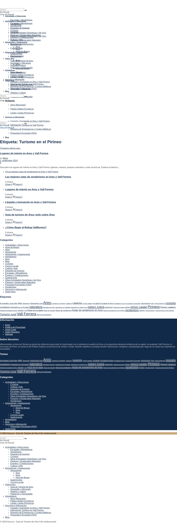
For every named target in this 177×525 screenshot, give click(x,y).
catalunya (69, 303)
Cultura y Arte (16, 40)
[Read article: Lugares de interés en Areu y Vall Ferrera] (88, 148)
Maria (5, 158)
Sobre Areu (9, 81)
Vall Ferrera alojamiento (44, 314)
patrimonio (109, 307)
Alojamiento (15, 44)
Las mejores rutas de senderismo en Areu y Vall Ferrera (38, 176)
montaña (171, 303)
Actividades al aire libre (8, 303)
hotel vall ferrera (160, 303)
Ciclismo (14, 30)
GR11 (152, 303)
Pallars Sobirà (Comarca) (22, 75)
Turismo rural (8, 314)
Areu (47, 303)
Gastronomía (16, 54)
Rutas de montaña (49, 310)
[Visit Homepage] (88, 4)
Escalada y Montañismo (21, 20)
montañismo (5, 307)
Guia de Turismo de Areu (21, 61)
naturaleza (35, 307)
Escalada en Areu (106, 303)
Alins (18, 49)
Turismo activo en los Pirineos (164, 310)
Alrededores (10, 70)
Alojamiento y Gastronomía (16, 42)
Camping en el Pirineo (58, 303)
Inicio (7, 325)
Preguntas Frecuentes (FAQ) (23, 133)
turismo (142, 310)
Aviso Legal (10, 330)
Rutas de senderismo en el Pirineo (114, 310)
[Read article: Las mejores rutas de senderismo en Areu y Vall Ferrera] (91, 172)
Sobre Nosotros (12, 332)
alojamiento (26, 303)
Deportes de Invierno (20, 28)
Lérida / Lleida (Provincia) (22, 77)
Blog (7, 137)
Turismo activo (150, 310)
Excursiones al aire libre (132, 303)
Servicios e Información (14, 80)
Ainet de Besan (23, 51)
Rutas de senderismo (64, 310)
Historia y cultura (18, 93)
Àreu (18, 47)
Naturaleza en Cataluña (62, 307)
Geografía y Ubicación (20, 63)
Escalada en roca (119, 303)
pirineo (127, 307)
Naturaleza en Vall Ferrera (79, 307)
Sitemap (9, 334)
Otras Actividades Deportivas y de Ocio (28, 33)
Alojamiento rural (36, 303)
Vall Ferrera (26, 314)
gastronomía (145, 303)
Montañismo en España (20, 307)
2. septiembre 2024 (9, 160)
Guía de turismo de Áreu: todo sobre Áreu (30, 214)
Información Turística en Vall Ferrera (27, 125)
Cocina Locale (17, 56)
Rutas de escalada (35, 310)
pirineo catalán (138, 307)
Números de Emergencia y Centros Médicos (30, 129)
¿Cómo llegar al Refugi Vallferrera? (26, 227)
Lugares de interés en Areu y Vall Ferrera (24, 153)
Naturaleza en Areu (49, 307)
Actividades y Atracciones (15, 16)
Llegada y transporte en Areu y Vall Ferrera (30, 82)
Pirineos (154, 307)
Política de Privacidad (15, 327)
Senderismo (16, 26)
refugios (21, 310)
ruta (25, 310)
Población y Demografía (21, 68)
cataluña (77, 303)
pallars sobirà (96, 306)
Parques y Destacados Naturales (25, 40)
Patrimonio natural (119, 307)
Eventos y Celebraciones (21, 44)
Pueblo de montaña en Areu (8, 310)
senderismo (132, 310)
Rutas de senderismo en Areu (87, 310)
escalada (96, 303)
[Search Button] (25, 10)
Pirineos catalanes (168, 307)
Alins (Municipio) (18, 72)
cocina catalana (87, 303)
